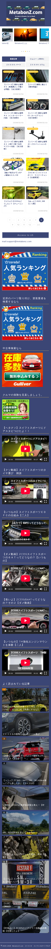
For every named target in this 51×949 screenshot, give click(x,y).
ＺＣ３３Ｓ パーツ (13, 65)
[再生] (5, 459)
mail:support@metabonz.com (17, 241)
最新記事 (13, 59)
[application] (25, 449)
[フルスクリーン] (45, 459)
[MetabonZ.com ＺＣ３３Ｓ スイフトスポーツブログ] (25, 24)
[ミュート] (41, 459)
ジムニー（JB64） (37, 59)
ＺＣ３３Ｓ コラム (37, 65)
